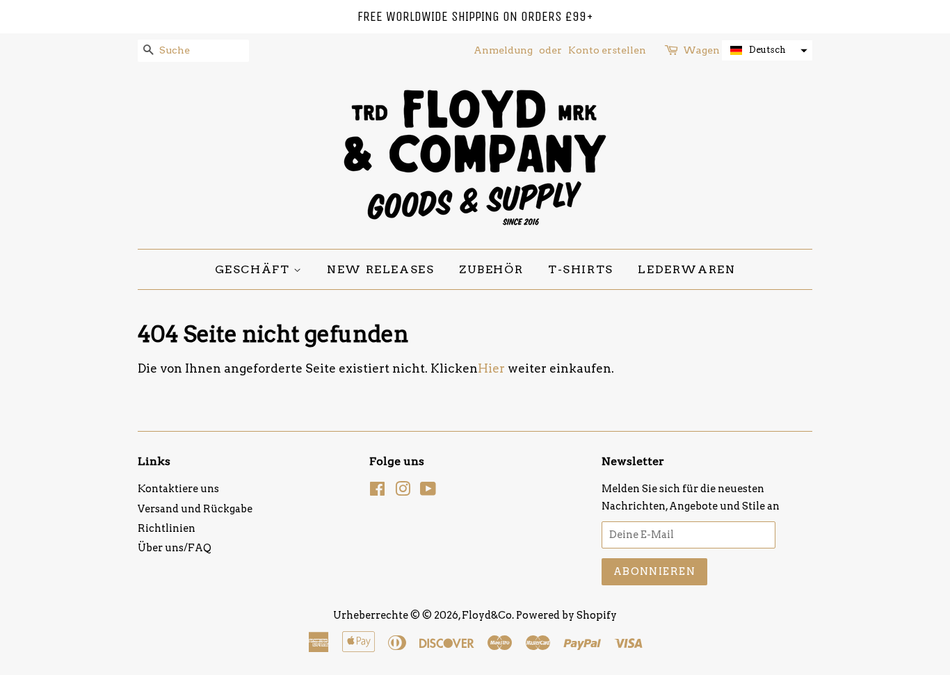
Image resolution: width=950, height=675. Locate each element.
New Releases (380, 269)
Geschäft (254, 269)
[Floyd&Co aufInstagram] (402, 491)
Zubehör (491, 269)
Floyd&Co (487, 615)
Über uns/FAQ (174, 548)
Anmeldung (503, 50)
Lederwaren (686, 269)
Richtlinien (166, 528)
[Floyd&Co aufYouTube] (428, 491)
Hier (491, 368)
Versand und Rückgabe (195, 509)
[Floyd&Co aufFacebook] (377, 491)
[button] (767, 50)
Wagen (701, 50)
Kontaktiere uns (178, 488)
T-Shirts (580, 269)
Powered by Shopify (566, 615)
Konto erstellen (607, 50)
